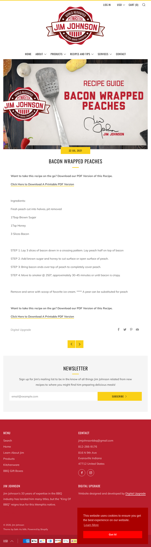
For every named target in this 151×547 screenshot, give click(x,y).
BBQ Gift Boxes (13, 471)
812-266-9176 (87, 446)
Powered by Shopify (38, 529)
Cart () (133, 5)
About (39, 54)
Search (7, 440)
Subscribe (118, 396)
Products (57, 54)
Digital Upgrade (135, 493)
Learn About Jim (13, 452)
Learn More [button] (91, 525)
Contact (121, 54)
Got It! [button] (113, 534)
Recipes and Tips (80, 54)
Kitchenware (11, 465)
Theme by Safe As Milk (15, 529)
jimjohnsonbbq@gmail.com (95, 440)
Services (103, 54)
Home (28, 54)
